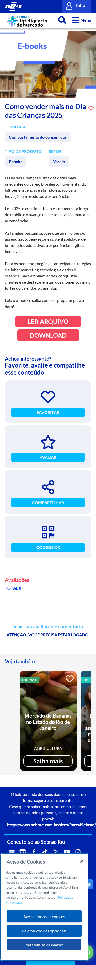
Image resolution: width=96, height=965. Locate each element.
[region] (44, 907)
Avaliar (48, 457)
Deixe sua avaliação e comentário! (48, 626)
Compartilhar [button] (48, 502)
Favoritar (48, 412)
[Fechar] (81, 861)
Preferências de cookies (44, 945)
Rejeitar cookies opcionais (44, 930)
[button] (81, 20)
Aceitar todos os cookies (44, 916)
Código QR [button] (48, 547)
